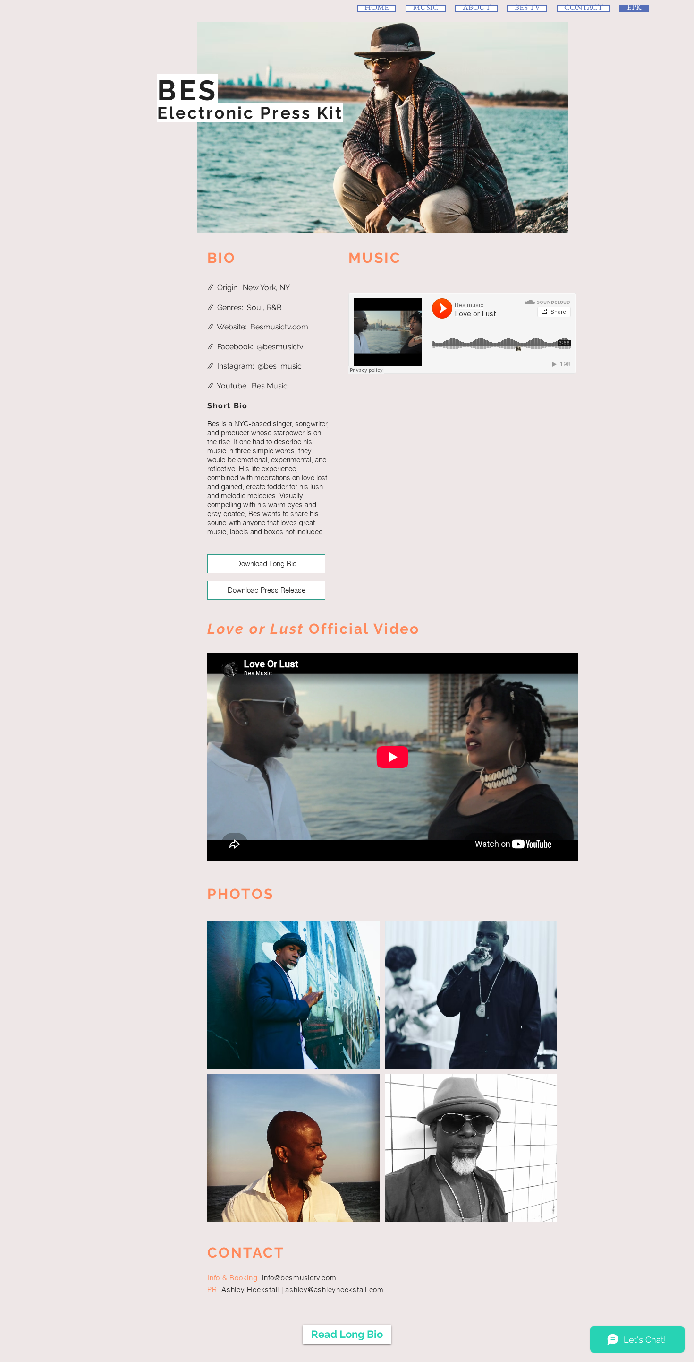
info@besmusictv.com (299, 1277)
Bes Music (270, 385)
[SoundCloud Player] (462, 333)
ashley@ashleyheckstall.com (334, 1289)
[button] (293, 995)
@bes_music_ (281, 366)
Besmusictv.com (279, 326)
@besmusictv (280, 346)
